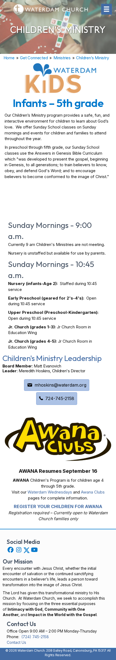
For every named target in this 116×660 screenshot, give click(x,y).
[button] (10, 550)
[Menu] (106, 9)
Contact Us (16, 642)
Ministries (62, 57)
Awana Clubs (93, 492)
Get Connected (34, 57)
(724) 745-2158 (35, 636)
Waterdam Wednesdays (50, 492)
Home (9, 57)
